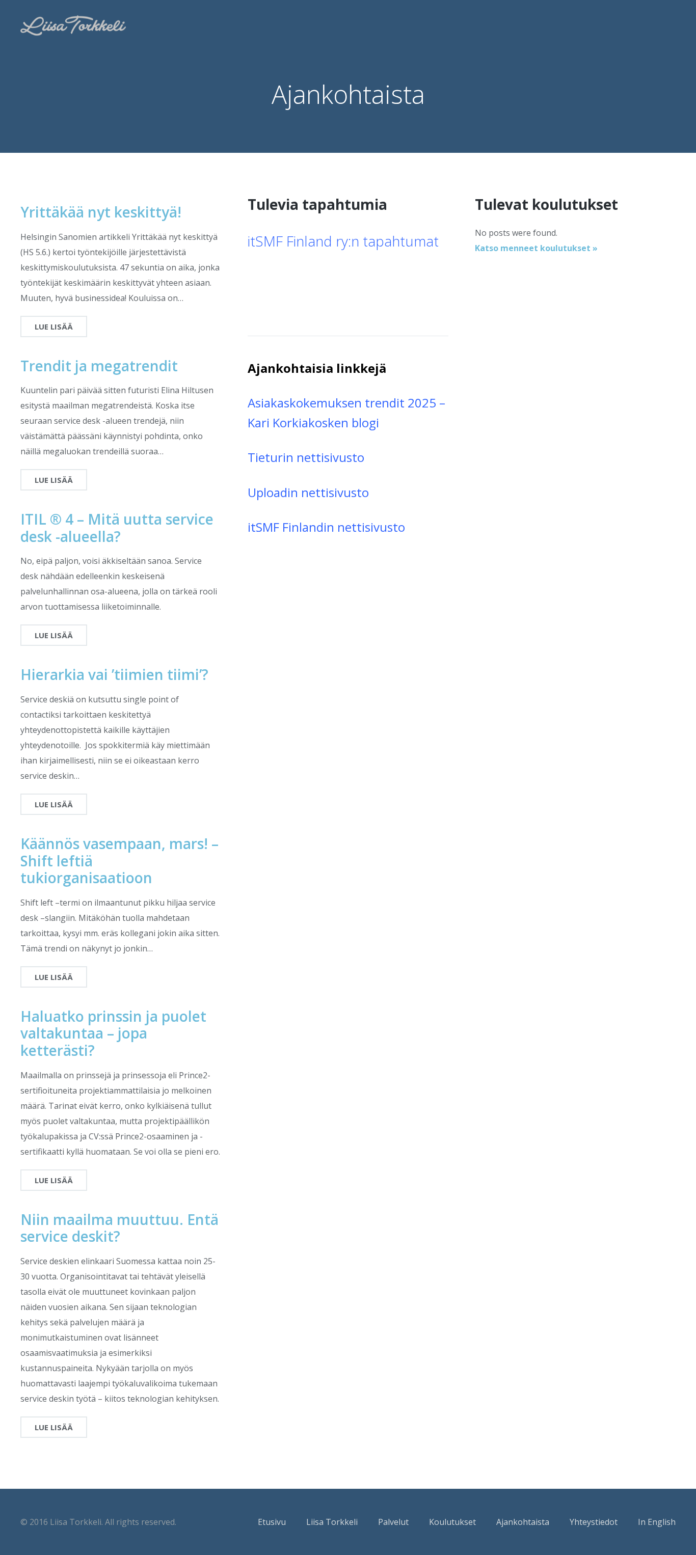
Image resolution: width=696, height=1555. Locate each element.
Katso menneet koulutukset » (536, 248)
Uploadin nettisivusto (308, 492)
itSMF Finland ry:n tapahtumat (343, 241)
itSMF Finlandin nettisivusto (326, 527)
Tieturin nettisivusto (306, 457)
